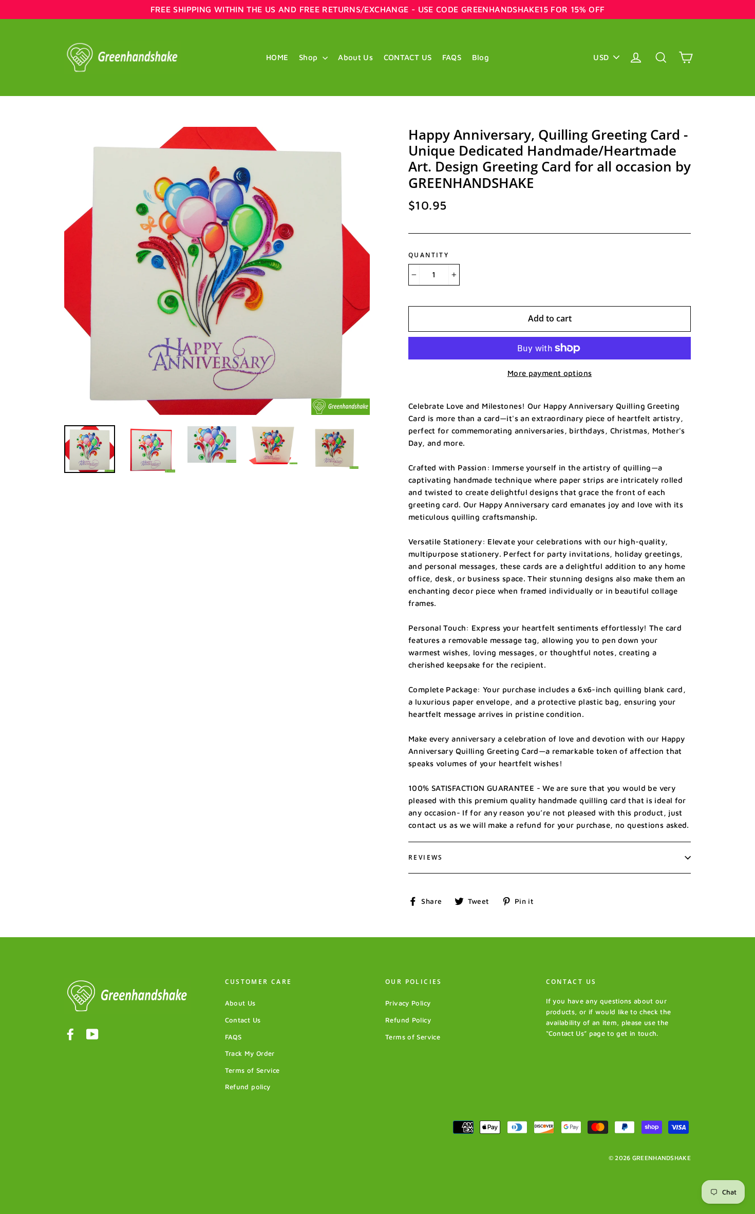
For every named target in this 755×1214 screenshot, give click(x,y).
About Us (355, 57)
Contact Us (243, 1020)
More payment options (549, 373)
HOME (277, 57)
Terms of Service (252, 1070)
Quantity (428, 255)
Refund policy (248, 1087)
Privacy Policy (407, 1003)
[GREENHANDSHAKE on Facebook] (70, 1034)
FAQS (452, 57)
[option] (217, 271)
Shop (309, 57)
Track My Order (250, 1053)
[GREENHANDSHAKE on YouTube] (92, 1034)
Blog (480, 57)
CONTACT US (408, 57)
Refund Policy (408, 1020)
